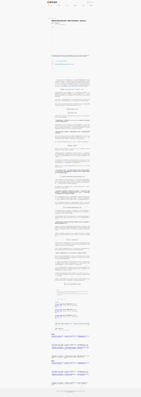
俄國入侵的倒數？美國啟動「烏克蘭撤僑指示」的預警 (74, 89)
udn (47, 18)
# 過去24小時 (57, 302)
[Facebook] (52, 62)
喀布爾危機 (87, 160)
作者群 (83, 5)
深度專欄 (59, 5)
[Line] (52, 64)
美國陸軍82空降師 (78, 105)
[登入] (92, 2)
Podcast (67, 5)
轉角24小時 (57, 23)
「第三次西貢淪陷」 (65, 161)
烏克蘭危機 (88, 79)
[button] (87, 2)
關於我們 (91, 5)
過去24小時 (50, 5)
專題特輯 (75, 5)
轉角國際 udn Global (51, 18)
